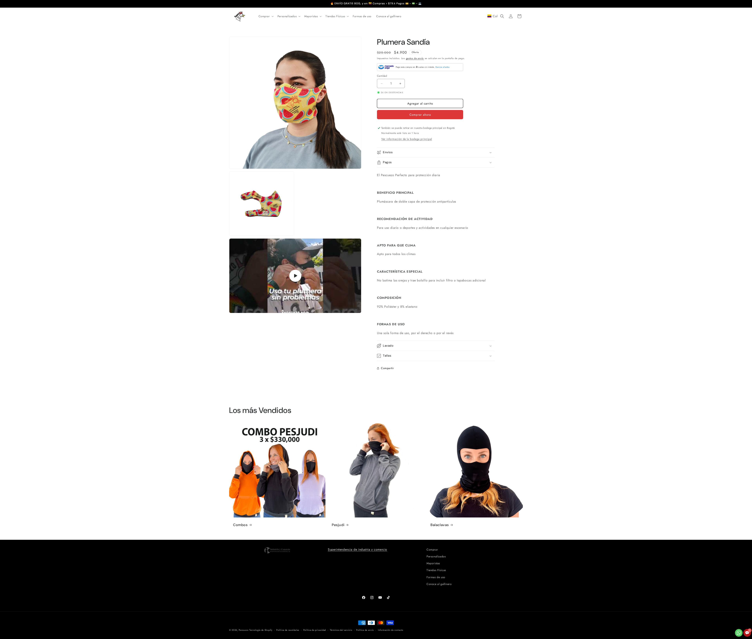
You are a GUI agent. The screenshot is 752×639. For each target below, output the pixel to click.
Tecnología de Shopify (260, 630)
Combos (240, 525)
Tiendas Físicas (436, 570)
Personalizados (436, 556)
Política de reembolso (287, 630)
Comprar (432, 550)
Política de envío (365, 630)
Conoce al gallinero (439, 584)
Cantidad (382, 76)
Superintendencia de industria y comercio (357, 549)
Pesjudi (338, 525)
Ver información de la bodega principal (406, 139)
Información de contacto (390, 630)
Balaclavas (439, 525)
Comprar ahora (420, 115)
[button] (265, 16)
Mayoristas (433, 563)
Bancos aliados (442, 67)
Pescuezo (244, 630)
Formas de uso (436, 577)
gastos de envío (415, 58)
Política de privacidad (314, 630)
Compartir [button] (387, 368)
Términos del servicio (341, 630)
